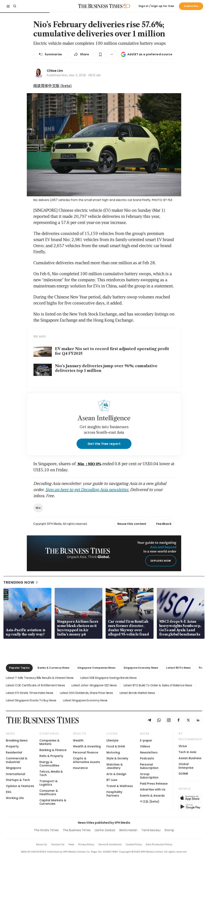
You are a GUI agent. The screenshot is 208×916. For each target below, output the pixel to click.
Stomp (169, 830)
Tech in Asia (187, 752)
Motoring (113, 752)
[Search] (14, 6)
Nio (38, 508)
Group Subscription (149, 776)
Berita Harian (128, 830)
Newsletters (149, 752)
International (15, 774)
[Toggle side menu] (8, 6)
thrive (183, 746)
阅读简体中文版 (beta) (52, 85)
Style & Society (117, 758)
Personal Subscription (149, 766)
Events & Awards (152, 796)
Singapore (13, 768)
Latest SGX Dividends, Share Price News (86, 693)
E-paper (146, 740)
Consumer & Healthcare (48, 792)
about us (41, 844)
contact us (57, 844)
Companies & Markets (49, 742)
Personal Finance (85, 752)
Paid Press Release (154, 784)
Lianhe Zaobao (105, 830)
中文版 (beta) (149, 801)
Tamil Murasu (150, 830)
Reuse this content (131, 524)
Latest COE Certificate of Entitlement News (35, 685)
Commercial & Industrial (16, 760)
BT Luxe (111, 780)
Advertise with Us (152, 789)
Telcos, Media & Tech (51, 773)
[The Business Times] (100, 6)
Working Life (15, 798)
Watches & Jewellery (114, 766)
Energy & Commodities (49, 764)
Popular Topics (19, 667)
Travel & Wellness (119, 786)
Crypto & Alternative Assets (86, 760)
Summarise (53, 54)
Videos (145, 746)
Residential (14, 752)
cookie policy (134, 844)
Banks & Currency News (53, 667)
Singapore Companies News (96, 667)
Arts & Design (116, 774)
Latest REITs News (178, 667)
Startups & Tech (18, 780)
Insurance (80, 768)
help (71, 844)
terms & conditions (110, 844)
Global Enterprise (186, 766)
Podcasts (147, 758)
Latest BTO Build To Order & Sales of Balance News (158, 685)
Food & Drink (115, 746)
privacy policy (86, 844)
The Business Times (77, 830)
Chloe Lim (55, 70)
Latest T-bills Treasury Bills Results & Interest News (40, 678)
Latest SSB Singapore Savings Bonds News (108, 678)
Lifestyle (112, 740)
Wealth (78, 740)
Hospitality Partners (114, 793)
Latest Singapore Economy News (85, 700)
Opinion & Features (20, 786)
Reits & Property (51, 756)
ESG (8, 792)
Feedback (163, 524)
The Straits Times (46, 830)
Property (12, 746)
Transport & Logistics (48, 783)
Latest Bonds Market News (137, 693)
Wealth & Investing (87, 746)
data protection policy (159, 844)
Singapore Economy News (141, 667)
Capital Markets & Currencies (52, 802)
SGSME (183, 774)
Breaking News (17, 740)
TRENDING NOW (18, 582)
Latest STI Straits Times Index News (29, 693)
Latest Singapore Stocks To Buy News (31, 700)
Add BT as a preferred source (149, 54)
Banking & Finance (52, 750)
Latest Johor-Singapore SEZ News (94, 685)
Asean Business (190, 758)
